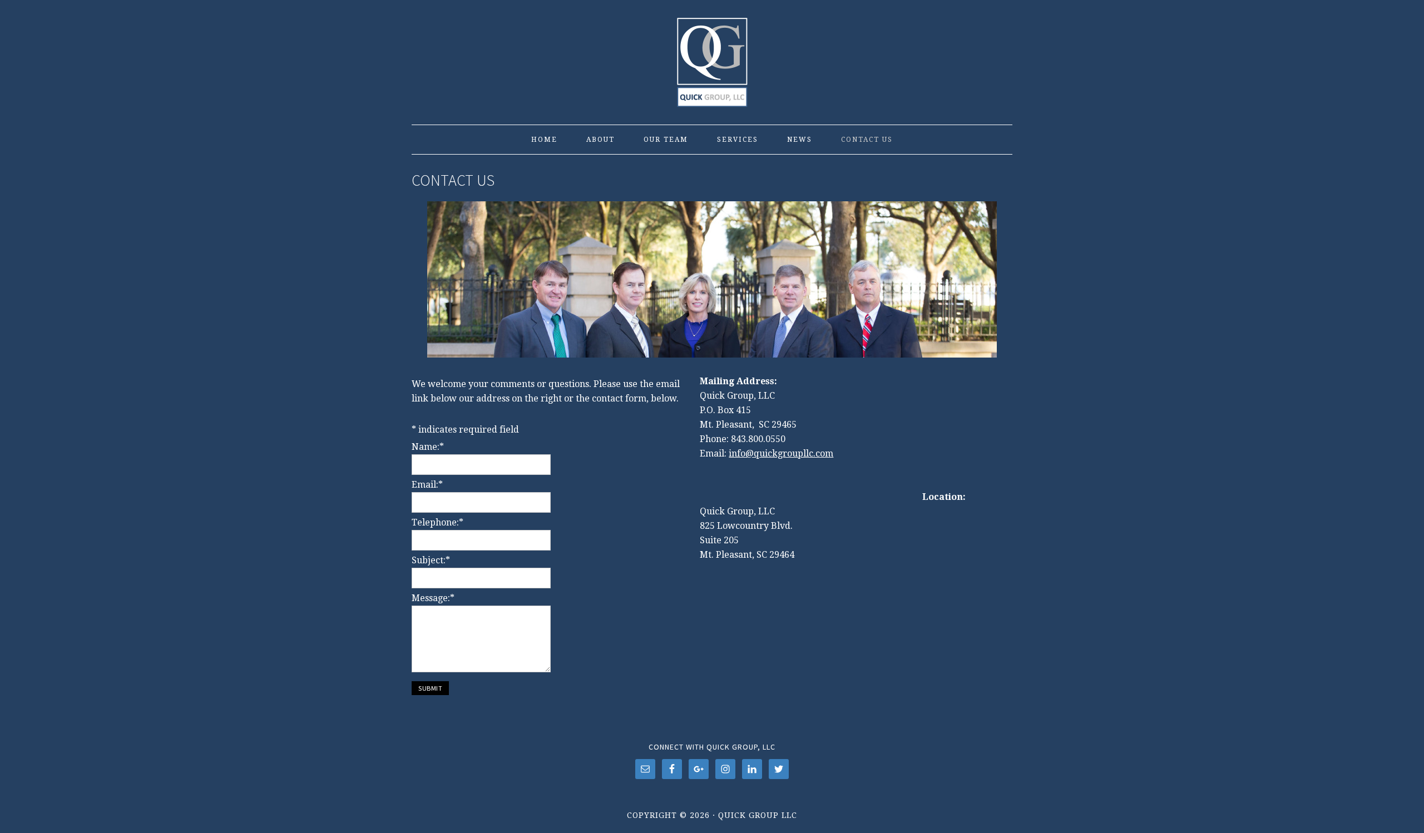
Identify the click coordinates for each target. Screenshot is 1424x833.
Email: (427, 484)
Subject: (431, 560)
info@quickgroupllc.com (781, 453)
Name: (428, 447)
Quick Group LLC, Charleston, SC (712, 56)
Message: (433, 598)
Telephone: (437, 522)
